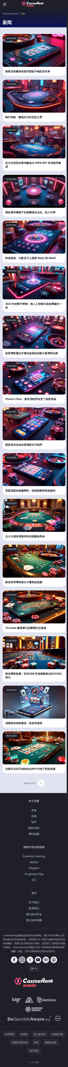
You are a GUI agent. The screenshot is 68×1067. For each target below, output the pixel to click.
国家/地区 (34, 828)
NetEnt (34, 862)
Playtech (34, 868)
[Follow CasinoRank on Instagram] (22, 960)
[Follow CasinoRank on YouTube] (38, 960)
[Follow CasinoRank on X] (30, 960)
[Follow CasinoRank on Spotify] (46, 960)
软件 (34, 822)
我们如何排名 (34, 914)
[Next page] (41, 783)
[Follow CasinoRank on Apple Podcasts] (54, 960)
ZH (32, 968)
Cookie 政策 (34, 1062)
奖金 (34, 810)
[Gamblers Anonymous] (29, 1000)
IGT (34, 880)
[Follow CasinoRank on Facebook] (14, 960)
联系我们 (34, 908)
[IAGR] (16, 1000)
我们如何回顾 (34, 920)
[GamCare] (46, 1000)
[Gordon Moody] (34, 1009)
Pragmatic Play (34, 874)
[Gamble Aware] (29, 1018)
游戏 (34, 816)
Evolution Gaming (34, 856)
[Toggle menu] (4, 4)
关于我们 (34, 902)
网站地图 (34, 834)
